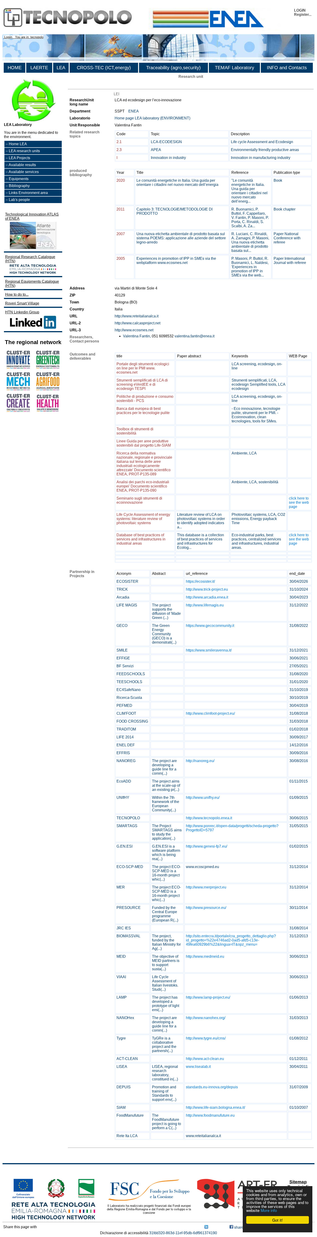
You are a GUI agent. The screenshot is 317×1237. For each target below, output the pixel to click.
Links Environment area (28, 193)
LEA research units (24, 151)
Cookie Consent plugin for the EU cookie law (277, 1227)
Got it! (277, 1220)
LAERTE (39, 67)
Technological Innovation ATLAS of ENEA (32, 216)
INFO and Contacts (287, 67)
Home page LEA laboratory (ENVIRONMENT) (152, 118)
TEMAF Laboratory (234, 67)
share (238, 1227)
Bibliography (19, 186)
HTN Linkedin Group (22, 312)
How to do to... (17, 294)
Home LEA (18, 144)
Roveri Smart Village (22, 303)
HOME (15, 67)
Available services (24, 172)
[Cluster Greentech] (47, 367)
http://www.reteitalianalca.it (136, 316)
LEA (61, 67)
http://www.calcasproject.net (137, 323)
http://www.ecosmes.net (134, 330)
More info (269, 1210)
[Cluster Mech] (18, 389)
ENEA (133, 111)
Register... (302, 14)
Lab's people (19, 200)
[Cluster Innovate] (18, 367)
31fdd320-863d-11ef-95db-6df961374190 (183, 1233)
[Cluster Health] (47, 411)
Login (8, 37)
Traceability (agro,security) (173, 67)
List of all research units (87, 85)
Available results (22, 165)
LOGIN (300, 10)
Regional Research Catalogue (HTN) (30, 259)
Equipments (19, 179)
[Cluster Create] (18, 410)
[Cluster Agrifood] (47, 389)
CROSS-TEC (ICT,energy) (104, 67)
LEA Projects (19, 158)
